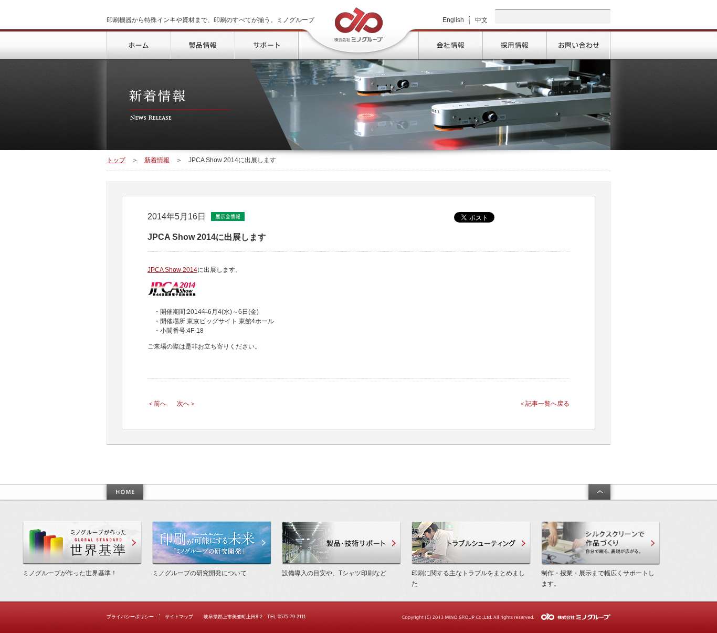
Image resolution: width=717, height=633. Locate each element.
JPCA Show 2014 (172, 269)
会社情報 (450, 44)
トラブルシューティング (471, 543)
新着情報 (157, 160)
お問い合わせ (578, 44)
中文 (481, 20)
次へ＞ (186, 403)
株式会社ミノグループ (358, 24)
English (453, 20)
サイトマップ (179, 616)
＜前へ (156, 403)
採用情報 (514, 44)
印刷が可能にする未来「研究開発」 (211, 543)
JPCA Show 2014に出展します (206, 237)
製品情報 (202, 44)
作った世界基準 (82, 543)
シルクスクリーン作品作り (600, 543)
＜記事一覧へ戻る (544, 403)
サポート (266, 44)
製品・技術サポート (341, 543)
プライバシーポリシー (130, 616)
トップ (138, 44)
